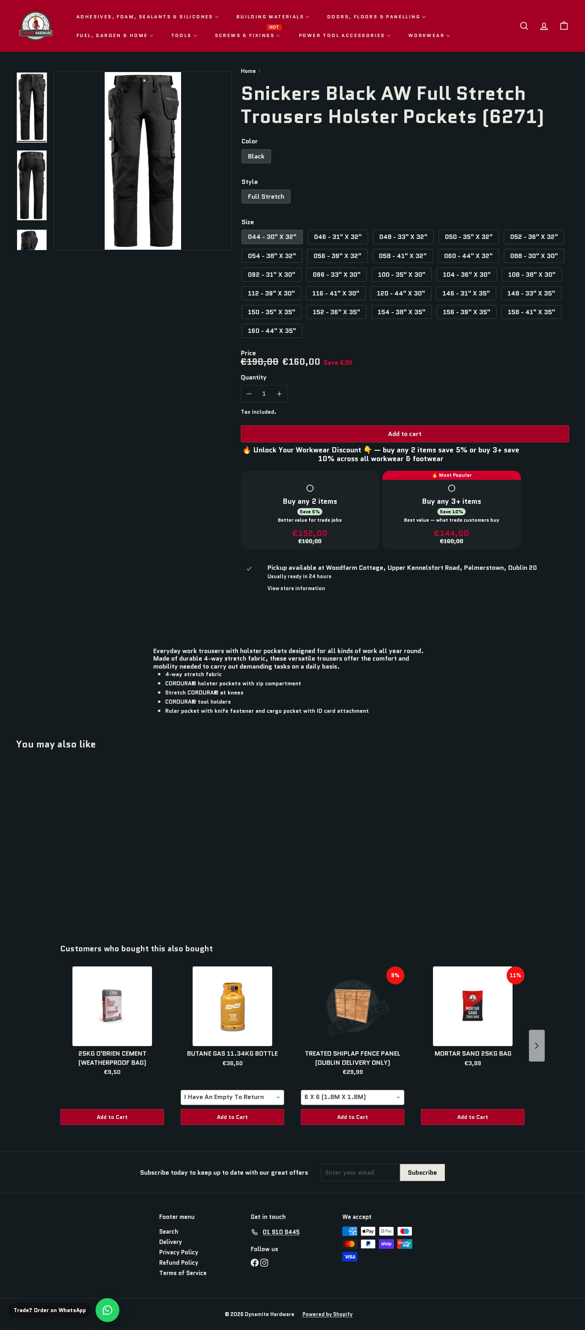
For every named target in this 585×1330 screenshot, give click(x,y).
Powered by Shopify (327, 1314)
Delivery (170, 1242)
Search (168, 1231)
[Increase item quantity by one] (279, 393)
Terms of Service (183, 1273)
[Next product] (537, 1046)
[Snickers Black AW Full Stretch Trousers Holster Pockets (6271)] (58, 841)
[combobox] (232, 1097)
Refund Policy (178, 1262)
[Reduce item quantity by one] (249, 393)
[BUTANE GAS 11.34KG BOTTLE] (232, 1006)
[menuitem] (148, 16)
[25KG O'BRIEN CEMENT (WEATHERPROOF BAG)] (112, 1006)
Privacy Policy (178, 1252)
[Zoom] (143, 161)
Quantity (254, 377)
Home (248, 71)
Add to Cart (112, 1117)
